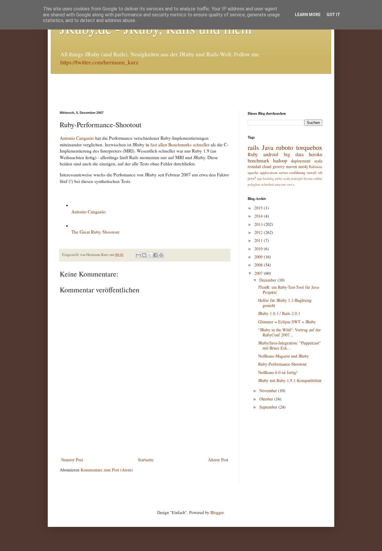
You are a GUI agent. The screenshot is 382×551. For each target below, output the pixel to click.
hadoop (280, 160)
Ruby (253, 154)
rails (253, 147)
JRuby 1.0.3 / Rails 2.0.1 (279, 313)
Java (267, 147)
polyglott (254, 184)
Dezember (268, 280)
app (259, 178)
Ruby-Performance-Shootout (282, 364)
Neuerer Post (72, 459)
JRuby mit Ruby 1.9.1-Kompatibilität (289, 380)
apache (253, 172)
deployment (300, 161)
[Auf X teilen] (150, 255)
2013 (259, 224)
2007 (259, 273)
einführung (297, 172)
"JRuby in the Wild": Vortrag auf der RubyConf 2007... (289, 332)
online (318, 178)
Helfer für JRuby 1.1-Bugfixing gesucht (285, 302)
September (268, 407)
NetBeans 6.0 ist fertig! (278, 372)
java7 (252, 178)
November (268, 390)
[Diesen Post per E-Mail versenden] (138, 255)
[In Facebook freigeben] (155, 255)
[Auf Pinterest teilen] (161, 255)
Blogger (217, 512)
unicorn (280, 184)
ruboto (284, 147)
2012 (259, 232)
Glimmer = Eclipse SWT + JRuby (287, 322)
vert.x (290, 184)
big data (294, 154)
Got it (333, 14)
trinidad (254, 166)
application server (274, 172)
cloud (266, 166)
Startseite (145, 459)
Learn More (308, 14)
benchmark (258, 160)
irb (320, 172)
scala (318, 161)
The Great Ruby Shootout (95, 232)
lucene (308, 178)
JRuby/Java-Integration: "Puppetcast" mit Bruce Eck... (289, 345)
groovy (279, 166)
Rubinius (315, 166)
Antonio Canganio (77, 138)
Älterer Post (218, 459)
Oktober (266, 399)
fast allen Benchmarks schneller (180, 145)
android (270, 154)
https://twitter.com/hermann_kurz (99, 62)
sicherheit (267, 184)
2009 (259, 257)
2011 (259, 240)
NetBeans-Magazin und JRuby (283, 356)
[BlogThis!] (144, 255)
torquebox (309, 147)
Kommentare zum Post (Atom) (107, 470)
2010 (259, 249)
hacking (268, 178)
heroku (315, 154)
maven (291, 166)
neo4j (303, 166)
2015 (259, 208)
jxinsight (297, 178)
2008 (259, 265)
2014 (259, 216)
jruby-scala (282, 178)
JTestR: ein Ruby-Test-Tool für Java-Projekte (289, 289)
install (312, 172)
